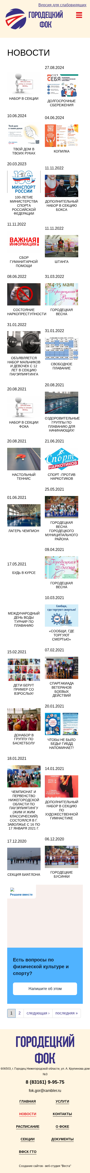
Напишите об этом (45, 989)
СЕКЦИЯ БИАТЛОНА (23, 874)
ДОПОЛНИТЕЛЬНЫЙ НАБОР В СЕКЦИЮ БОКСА (61, 205)
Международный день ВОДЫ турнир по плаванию (24, 619)
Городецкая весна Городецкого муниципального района (61, 531)
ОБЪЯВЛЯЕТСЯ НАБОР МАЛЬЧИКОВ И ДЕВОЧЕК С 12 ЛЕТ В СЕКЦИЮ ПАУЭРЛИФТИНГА (23, 366)
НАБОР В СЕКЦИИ (23, 98)
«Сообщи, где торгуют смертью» (61, 635)
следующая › (38, 1013)
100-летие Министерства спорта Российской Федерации (24, 205)
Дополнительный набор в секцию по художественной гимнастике (61, 810)
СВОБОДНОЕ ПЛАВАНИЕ (61, 366)
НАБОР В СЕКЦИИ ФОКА (23, 424)
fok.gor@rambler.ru (45, 1091)
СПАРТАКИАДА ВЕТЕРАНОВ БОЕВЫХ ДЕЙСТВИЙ (62, 689)
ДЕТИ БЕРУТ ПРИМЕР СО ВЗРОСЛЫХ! (23, 689)
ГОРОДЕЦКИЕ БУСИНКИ (61, 874)
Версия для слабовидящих (62, 5)
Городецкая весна (61, 312)
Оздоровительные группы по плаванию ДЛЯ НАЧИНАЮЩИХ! (62, 424)
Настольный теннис (24, 477)
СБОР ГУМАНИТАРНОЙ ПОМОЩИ (24, 262)
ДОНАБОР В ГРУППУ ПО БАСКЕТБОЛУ (24, 739)
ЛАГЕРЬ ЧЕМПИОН (23, 531)
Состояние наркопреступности (26, 312)
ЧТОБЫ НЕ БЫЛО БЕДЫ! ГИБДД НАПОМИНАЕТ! (62, 744)
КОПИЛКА (61, 151)
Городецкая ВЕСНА (61, 585)
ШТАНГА (61, 262)
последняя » (66, 1013)
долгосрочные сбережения (62, 103)
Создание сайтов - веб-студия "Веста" (45, 1166)
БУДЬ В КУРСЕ (24, 573)
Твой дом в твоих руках (23, 151)
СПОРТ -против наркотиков (61, 477)
